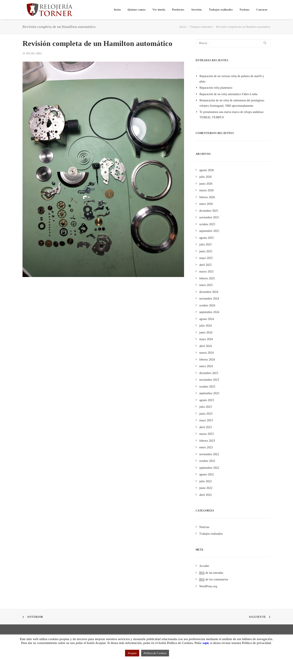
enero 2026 (206, 203)
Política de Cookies (155, 653)
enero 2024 (206, 366)
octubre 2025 (207, 224)
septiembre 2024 (209, 312)
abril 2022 (205, 494)
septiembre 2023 (209, 393)
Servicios (196, 9)
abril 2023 (205, 427)
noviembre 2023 (209, 379)
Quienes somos (137, 9)
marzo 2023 (206, 433)
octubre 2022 (207, 461)
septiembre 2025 (209, 231)
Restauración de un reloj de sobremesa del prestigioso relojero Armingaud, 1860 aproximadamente (231, 103)
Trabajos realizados (221, 9)
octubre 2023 (207, 386)
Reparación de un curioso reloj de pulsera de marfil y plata (231, 79)
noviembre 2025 (209, 217)
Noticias (244, 9)
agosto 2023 (206, 400)
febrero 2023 (207, 440)
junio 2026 (205, 183)
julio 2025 (205, 244)
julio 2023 (205, 406)
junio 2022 (205, 488)
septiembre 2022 (209, 467)
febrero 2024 (207, 359)
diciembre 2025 (208, 210)
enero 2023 (206, 447)
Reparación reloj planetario (215, 87)
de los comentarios (213, 579)
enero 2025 (206, 285)
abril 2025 (205, 264)
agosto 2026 (206, 170)
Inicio (117, 9)
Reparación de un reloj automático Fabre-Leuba (228, 94)
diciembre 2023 (208, 373)
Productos (178, 9)
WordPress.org (208, 586)
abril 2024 (205, 346)
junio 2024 (205, 332)
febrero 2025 (207, 278)
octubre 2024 (207, 305)
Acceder (204, 566)
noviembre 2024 (209, 298)
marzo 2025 (206, 271)
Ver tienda (159, 9)
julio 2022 (205, 481)
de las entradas (211, 572)
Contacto (261, 9)
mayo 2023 (206, 420)
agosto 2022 (206, 474)
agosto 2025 (206, 237)
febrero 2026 (207, 197)
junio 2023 (205, 413)
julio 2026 (205, 176)
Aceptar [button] (132, 653)
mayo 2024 (206, 339)
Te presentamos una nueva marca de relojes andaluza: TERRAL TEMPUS (231, 114)
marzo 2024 (206, 352)
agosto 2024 (206, 319)
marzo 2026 (206, 190)
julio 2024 (205, 325)
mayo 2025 (206, 258)
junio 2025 (205, 251)
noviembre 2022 (209, 454)
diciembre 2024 (208, 292)
